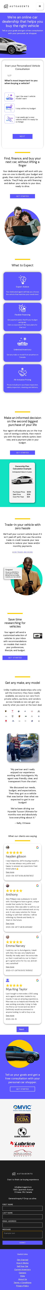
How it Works (22, 1263)
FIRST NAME (7, 1204)
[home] (15, 6)
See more (10, 872)
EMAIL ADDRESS (9, 1221)
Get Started (22, 196)
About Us (22, 1279)
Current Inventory (22, 1269)
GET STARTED (15, 657)
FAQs (22, 1276)
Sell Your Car (22, 1266)
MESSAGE (6, 1229)
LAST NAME (7, 1213)
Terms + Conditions (22, 1282)
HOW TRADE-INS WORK (22, 552)
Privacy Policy (22, 1285)
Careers (22, 1272)
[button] (40, 6)
